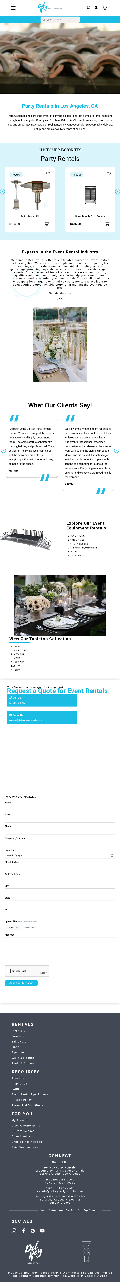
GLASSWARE (19, 650)
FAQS (15, 1088)
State (7, 897)
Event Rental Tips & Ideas (30, 1094)
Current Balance (23, 1130)
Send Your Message (21, 983)
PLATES (16, 646)
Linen (15, 1047)
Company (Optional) (15, 838)
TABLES (16, 666)
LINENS (16, 658)
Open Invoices (22, 1136)
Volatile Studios (96, 1275)
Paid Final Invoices (25, 1147)
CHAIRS (16, 670)
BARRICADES (76, 539)
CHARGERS (18, 662)
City (7, 886)
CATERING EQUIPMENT (82, 547)
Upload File (21, 921)
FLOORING (74, 555)
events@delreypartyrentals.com (25, 720)
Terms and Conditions (27, 1105)
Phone (8, 826)
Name (8, 802)
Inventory (18, 1030)
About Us (18, 1078)
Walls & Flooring (23, 1057)
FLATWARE (18, 654)
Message (9, 934)
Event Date (10, 850)
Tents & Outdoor (23, 1063)
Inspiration (19, 1083)
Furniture (18, 1036)
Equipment (19, 1052)
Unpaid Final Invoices (27, 1141)
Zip (6, 909)
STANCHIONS (76, 535)
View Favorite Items (26, 1125)
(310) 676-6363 (17, 702)
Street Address (12, 862)
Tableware (19, 1041)
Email (7, 814)
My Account (20, 1120)
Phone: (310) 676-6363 (60, 1188)
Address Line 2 (12, 874)
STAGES (73, 551)
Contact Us (60, 1162)
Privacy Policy (22, 1099)
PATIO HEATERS (78, 543)
